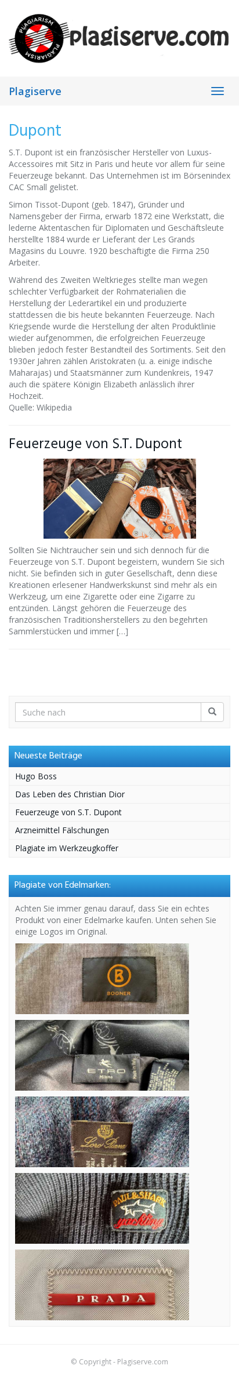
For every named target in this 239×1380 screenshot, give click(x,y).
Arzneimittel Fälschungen (62, 830)
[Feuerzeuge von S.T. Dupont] (119, 499)
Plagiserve (35, 91)
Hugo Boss (36, 776)
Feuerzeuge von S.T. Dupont (95, 444)
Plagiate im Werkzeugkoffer (66, 848)
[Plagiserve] (119, 38)
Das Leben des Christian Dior (70, 794)
